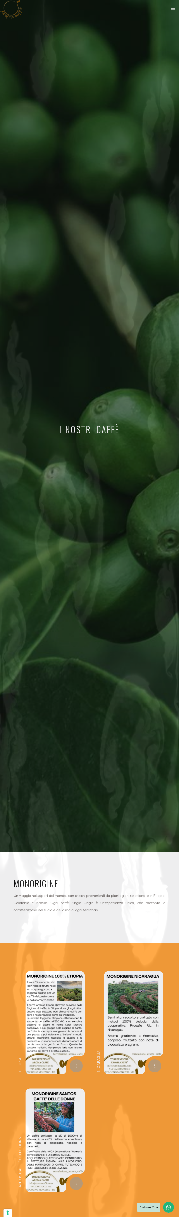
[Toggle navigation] (173, 11)
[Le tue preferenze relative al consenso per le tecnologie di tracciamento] (7, 1213)
